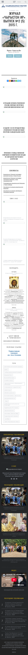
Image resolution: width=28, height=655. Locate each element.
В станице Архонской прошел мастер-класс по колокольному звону (15, 627)
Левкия (7, 316)
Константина (20, 297)
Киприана (13, 320)
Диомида (11, 295)
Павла (12, 317)
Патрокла (6, 317)
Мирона (15, 313)
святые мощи (7, 390)
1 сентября (6, 418)
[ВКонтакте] (8, 81)
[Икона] (14, 289)
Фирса (22, 315)
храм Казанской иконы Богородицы (13, 366)
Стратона (14, 318)
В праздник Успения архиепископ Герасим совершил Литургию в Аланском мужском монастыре (14, 105)
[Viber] (14, 81)
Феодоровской (20, 300)
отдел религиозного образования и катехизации (13, 384)
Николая (21, 322)
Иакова (13, 300)
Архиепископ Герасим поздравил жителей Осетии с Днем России (12, 175)
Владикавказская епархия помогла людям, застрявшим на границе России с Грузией (13, 219)
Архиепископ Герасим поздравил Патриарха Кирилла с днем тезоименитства (12, 179)
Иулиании (17, 317)
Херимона (21, 296)
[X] (12, 81)
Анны (7, 300)
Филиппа (19, 318)
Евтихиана (7, 320)
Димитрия (15, 324)
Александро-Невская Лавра (11, 413)
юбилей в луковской (9, 392)
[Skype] (18, 81)
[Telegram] (20, 81)
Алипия (21, 320)
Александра (14, 299)
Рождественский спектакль (11, 416)
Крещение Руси (8, 375)
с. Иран (6, 401)
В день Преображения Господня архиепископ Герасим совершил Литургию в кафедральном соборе (14, 634)
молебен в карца (8, 380)
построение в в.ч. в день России (12, 387)
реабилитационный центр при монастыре (11, 404)
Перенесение (14, 291)
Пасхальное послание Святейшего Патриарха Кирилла (12, 191)
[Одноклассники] (10, 81)
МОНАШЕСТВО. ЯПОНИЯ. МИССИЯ (14, 590)
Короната (11, 316)
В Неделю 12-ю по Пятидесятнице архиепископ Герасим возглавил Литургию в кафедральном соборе (14, 130)
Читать (10, 56)
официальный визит (9, 410)
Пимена (9, 315)
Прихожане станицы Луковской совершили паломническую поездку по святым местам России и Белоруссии (14, 156)
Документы (14, 170)
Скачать (18, 56)
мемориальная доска (9, 398)
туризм (6, 369)
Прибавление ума (16, 328)
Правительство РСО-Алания (11, 407)
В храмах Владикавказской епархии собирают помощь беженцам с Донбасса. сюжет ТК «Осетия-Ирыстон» (13, 241)
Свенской (6, 325)
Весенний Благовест (9, 377)
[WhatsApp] (16, 81)
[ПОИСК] (26, 2)
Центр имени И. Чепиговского (11, 341)
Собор (20, 321)
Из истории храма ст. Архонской (12, 395)
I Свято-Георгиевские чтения (11, 421)
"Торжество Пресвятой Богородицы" (14, 301)
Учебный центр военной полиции (12, 372)
